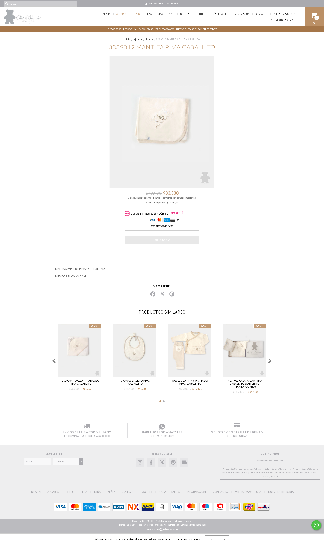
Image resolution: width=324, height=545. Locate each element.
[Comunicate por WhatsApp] (316, 525)
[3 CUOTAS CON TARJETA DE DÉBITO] (237, 426)
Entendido (217, 539)
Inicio (127, 39)
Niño (171, 14)
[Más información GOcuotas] (176, 213)
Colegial (185, 14)
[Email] (184, 462)
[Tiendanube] (162, 530)
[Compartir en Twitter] (162, 294)
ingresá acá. (173, 524)
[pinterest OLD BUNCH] (173, 462)
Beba (148, 14)
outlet (200, 14)
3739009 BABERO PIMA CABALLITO (135, 382)
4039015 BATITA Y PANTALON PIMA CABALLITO (190, 382)
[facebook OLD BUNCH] (151, 462)
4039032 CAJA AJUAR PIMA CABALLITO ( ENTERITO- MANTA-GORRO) (245, 383)
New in (106, 14)
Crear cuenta (155, 4)
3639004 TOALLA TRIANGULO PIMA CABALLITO (80, 382)
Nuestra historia (284, 19)
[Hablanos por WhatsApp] (162, 426)
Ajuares (121, 14)
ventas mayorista (284, 14)
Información (241, 14)
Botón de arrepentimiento (193, 524)
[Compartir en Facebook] (152, 294)
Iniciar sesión (171, 4)
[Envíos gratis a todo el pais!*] (87, 426)
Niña (160, 14)
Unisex (149, 39)
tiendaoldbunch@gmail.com (270, 460)
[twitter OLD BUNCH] (162, 462)
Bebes (136, 14)
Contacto (261, 14)
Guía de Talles (219, 14)
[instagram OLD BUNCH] (140, 462)
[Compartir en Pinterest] (171, 294)
